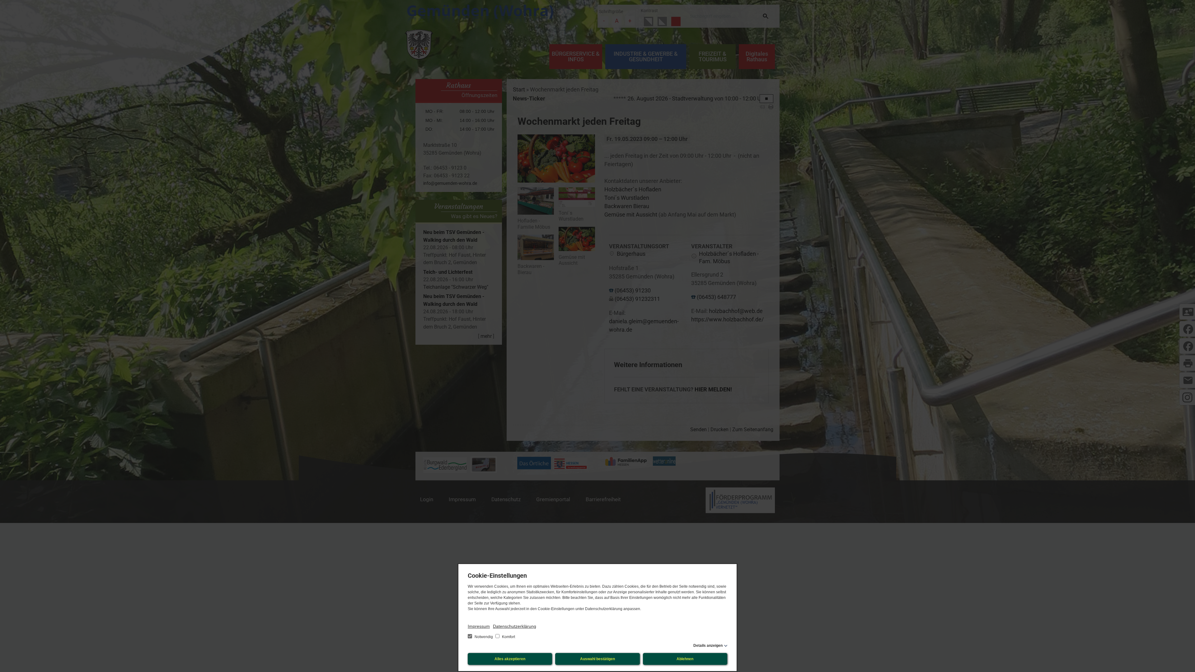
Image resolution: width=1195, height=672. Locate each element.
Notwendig (484, 637)
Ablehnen (685, 659)
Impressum (479, 626)
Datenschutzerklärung (514, 626)
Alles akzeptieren (509, 659)
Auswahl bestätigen (597, 659)
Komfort (508, 637)
